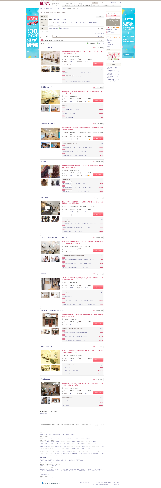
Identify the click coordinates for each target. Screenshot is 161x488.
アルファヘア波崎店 (47, 47)
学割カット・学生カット (55, 441)
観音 (56, 462)
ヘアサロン (57, 5)
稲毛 (73, 459)
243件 (86, 139)
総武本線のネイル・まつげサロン (87, 469)
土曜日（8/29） (73, 22)
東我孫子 (58, 460)
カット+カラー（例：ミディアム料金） (70, 370)
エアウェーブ (83, 446)
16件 (71, 360)
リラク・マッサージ (57, 438)
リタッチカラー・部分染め (66, 444)
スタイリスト (110, 40)
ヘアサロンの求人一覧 (99, 33)
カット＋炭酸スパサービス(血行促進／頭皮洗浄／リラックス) (75, 76)
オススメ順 (58, 36)
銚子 (70, 460)
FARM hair (44, 197)
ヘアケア (61, 448)
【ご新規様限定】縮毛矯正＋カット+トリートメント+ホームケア (75, 151)
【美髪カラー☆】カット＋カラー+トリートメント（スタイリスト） (76, 191)
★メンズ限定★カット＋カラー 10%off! (70, 109)
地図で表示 (101, 43)
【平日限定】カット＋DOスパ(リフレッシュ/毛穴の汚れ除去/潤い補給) (77, 72)
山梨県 (72, 434)
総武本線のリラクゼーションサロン (70, 470)
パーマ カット (66, 405)
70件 (86, 175)
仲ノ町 (52, 462)
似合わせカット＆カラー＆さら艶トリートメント (72, 231)
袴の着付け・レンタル (67, 453)
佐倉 (53, 460)
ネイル (46, 438)
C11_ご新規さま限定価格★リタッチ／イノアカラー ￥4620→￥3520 (76, 263)
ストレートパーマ (97, 444)
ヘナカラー (95, 443)
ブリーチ (73, 444)
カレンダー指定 (91, 22)
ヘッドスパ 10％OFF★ (67, 117)
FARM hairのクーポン (67, 219)
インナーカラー (60, 443)
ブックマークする (99, 47)
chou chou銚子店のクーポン (68, 364)
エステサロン (106, 5)
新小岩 (66, 459)
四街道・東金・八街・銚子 (45, 465)
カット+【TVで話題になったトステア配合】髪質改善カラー (74, 336)
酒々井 (73, 460)
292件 (71, 287)
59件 (71, 61)
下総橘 (81, 460)
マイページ (113, 2)
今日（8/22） (57, 22)
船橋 (54, 459)
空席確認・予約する (98, 63)
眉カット (78, 441)
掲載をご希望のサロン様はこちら (111, 482)
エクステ (102, 446)
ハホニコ (58, 451)
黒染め (77, 444)
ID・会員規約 (95, 484)
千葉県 (64, 8)
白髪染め (87, 444)
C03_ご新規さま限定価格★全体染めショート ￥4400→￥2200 (75, 267)
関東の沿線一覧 (43, 457)
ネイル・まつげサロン (76, 5)
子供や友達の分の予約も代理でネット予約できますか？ (113, 75)
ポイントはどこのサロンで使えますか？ (113, 72)
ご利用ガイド (116, 484)
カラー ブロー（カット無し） (68, 402)
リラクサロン (96, 5)
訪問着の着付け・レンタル (98, 453)
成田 (46, 460)
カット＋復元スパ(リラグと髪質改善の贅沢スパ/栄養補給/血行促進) (76, 81)
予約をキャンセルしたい (112, 78)
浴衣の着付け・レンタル (87, 453)
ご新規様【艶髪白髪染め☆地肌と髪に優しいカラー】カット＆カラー (76, 227)
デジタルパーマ (47, 446)
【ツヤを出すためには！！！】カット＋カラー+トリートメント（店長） (77, 187)
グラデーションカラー (45, 443)
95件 (86, 211)
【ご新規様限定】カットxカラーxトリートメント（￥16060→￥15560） (77, 147)
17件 (71, 101)
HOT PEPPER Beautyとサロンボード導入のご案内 (91, 482)
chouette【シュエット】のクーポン (69, 143)
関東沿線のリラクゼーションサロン (61, 469)
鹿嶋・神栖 (54, 465)
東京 (62, 459)
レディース (95, 2)
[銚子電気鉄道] (43, 462)
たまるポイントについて (112, 29)
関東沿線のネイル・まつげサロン (46, 469)
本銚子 (60, 462)
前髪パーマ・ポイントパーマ (60, 446)
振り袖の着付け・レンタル (77, 453)
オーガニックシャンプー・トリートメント (83, 448)
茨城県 (41, 434)
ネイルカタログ (86, 5)
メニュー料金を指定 (53, 28)
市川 (70, 459)
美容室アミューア (46, 87)
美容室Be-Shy (45, 379)
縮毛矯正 (42, 446)
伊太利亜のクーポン (66, 179)
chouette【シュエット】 (48, 123)
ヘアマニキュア (57, 444)
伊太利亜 (44, 161)
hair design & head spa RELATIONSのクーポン (72, 328)
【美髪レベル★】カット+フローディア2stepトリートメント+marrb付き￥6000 (78, 304)
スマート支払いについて (112, 67)
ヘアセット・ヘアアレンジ (67, 451)
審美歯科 (82, 438)
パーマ (92, 444)
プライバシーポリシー (108, 484)
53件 (71, 175)
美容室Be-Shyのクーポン (67, 397)
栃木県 (46, 434)
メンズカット (47, 441)
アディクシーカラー (44, 444)
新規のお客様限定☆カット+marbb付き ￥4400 (72, 296)
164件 (71, 211)
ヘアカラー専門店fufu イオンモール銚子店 (54, 237)
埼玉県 (54, 434)
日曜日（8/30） (82, 22)
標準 (47, 36)
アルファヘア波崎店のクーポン (68, 68)
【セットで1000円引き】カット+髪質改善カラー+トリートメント (75, 340)
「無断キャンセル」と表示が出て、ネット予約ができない (113, 80)
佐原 (62, 460)
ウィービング (80, 443)
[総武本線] (42, 459)
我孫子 (49, 460)
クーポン (109, 42)
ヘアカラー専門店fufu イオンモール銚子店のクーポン (73, 255)
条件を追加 (100, 28)
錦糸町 (50, 459)
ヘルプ (119, 2)
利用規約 (101, 484)
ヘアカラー (93, 441)
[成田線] (41, 460)
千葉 (47, 459)
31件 (86, 61)
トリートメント (67, 448)
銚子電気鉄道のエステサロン (84, 470)
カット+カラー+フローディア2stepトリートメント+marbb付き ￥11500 (77, 300)
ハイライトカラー (67, 443)
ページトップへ (100, 429)
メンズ (101, 2)
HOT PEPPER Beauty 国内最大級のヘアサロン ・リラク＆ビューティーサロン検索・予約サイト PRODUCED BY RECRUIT (45, 4)
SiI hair (43, 274)
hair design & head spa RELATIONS (53, 310)
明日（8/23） (65, 22)
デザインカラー (53, 443)
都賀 (77, 459)
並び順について (101, 36)
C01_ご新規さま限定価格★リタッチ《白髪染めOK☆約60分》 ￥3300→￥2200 (78, 259)
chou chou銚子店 (46, 346)
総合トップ (42, 8)
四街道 (80, 459)
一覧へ (101, 69)
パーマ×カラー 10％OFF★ (68, 113)
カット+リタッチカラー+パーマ (68, 373)
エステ (64, 438)
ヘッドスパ (72, 448)
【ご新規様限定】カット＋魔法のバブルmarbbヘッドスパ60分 (75, 155)
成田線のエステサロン (96, 470)
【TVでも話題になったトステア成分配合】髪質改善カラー (74, 332)
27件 (86, 101)
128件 (86, 287)
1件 (71, 251)
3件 (86, 393)
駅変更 (64, 19)
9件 (71, 324)
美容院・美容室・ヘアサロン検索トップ (53, 8)
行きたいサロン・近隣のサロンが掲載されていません (113, 69)
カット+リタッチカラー (67, 367)
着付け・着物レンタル (58, 453)
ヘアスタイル (67, 5)
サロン (108, 39)
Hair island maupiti (43, 413)
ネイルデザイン (110, 46)
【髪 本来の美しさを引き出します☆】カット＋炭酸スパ (74, 183)
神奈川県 (67, 434)
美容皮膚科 (77, 438)
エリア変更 (56, 19)
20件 (71, 139)
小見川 (66, 460)
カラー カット (65, 400)
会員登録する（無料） (113, 18)
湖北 (77, 460)
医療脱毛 (88, 438)
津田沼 (58, 459)
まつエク (50, 438)
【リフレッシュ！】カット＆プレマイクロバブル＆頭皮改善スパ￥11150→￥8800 (79, 223)
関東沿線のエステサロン (74, 469)
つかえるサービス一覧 (111, 31)
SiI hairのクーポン (66, 292)
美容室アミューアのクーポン (68, 105)
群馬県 (50, 434)
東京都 (63, 434)
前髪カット (74, 441)
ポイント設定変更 (110, 32)
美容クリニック (115, 5)
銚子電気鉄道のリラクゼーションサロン (54, 470)
